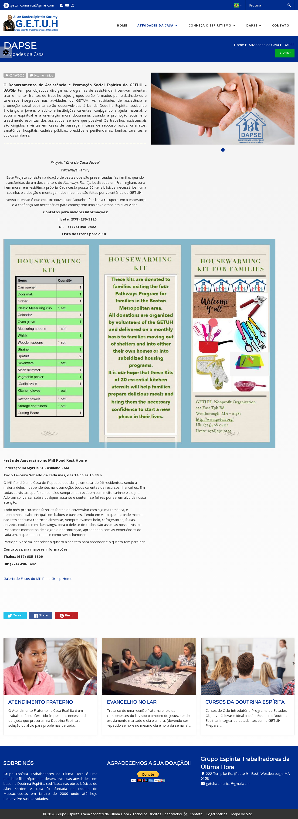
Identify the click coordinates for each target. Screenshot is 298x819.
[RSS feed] (186, 814)
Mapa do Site (241, 814)
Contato (280, 25)
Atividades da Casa (155, 25)
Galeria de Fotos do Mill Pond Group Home (37, 578)
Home (122, 25)
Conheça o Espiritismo (210, 25)
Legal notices (216, 814)
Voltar (286, 53)
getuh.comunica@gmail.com (32, 5)
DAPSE (252, 25)
